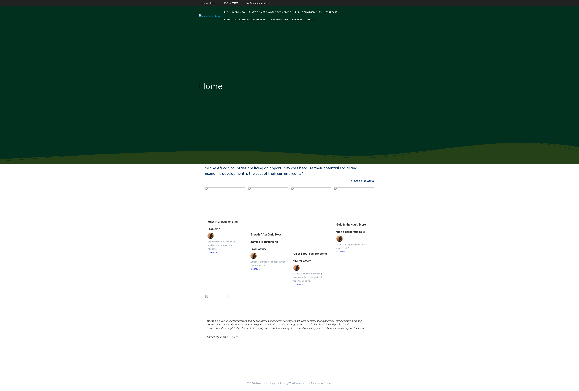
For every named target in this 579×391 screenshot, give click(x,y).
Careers (297, 19)
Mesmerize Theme (321, 383)
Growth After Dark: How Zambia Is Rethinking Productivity (265, 242)
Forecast (332, 12)
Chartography (278, 19)
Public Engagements (308, 12)
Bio (226, 12)
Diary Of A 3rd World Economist (270, 12)
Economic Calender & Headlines (244, 19)
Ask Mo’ (311, 19)
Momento (238, 12)
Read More (212, 252)
